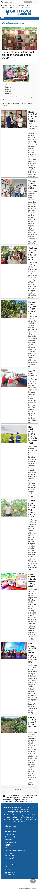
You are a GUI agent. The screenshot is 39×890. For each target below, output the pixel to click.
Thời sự (9, 795)
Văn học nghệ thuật (13, 798)
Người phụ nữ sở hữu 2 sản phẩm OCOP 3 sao (32, 117)
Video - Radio (15, 7)
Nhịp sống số (6, 800)
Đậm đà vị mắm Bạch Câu (32, 373)
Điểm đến (16, 795)
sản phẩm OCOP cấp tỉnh (13, 23)
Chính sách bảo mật (10, 865)
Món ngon (28, 802)
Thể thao (24, 800)
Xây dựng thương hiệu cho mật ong (32, 184)
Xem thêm (19, 790)
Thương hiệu (16, 800)
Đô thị (30, 798)
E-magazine (26, 7)
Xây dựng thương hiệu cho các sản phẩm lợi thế (32, 307)
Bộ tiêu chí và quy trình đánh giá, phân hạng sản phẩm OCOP (18, 55)
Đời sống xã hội (32, 795)
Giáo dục (25, 798)
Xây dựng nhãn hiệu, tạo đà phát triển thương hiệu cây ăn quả (32, 509)
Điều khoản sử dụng (9, 859)
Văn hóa (23, 795)
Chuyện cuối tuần (8, 802)
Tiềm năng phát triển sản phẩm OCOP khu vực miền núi (9, 89)
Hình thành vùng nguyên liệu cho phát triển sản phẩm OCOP (32, 435)
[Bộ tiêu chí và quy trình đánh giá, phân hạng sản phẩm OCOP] (19, 39)
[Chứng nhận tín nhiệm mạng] (11, 873)
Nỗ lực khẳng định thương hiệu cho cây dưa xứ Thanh (18, 105)
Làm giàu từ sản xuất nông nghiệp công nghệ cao (18, 98)
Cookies (8, 869)
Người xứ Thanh (20, 802)
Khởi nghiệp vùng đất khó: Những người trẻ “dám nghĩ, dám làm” (32, 653)
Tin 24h (6, 7)
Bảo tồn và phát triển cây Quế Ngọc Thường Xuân (32, 580)
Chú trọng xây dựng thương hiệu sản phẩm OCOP (32, 253)
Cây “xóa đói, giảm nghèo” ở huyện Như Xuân (32, 722)
